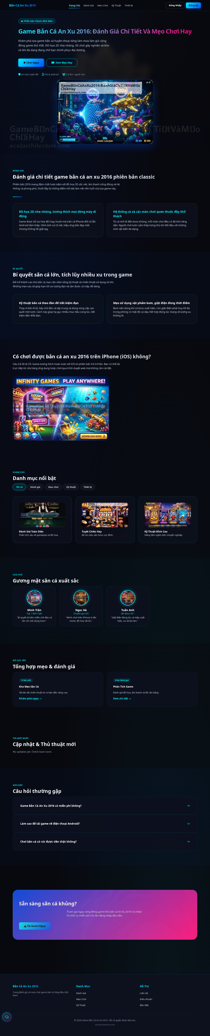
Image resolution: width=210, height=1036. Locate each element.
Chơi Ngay (32, 62)
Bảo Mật (144, 1005)
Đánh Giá (89, 5)
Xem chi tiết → (122, 698)
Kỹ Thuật (116, 5)
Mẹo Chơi (102, 5)
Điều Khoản (146, 999)
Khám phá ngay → (30, 698)
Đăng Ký (193, 5)
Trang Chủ (74, 5)
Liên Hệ (144, 993)
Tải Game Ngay (36, 926)
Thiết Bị (129, 5)
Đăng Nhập (175, 5)
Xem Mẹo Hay (63, 62)
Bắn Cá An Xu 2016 (22, 5)
